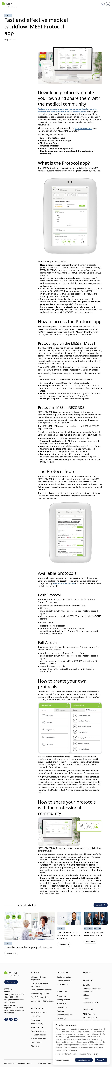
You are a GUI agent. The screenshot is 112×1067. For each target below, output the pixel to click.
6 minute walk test (38, 1038)
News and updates (91, 1002)
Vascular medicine (64, 1014)
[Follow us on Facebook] (6, 1019)
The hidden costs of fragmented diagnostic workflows (68, 935)
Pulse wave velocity (38, 1031)
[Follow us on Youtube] (16, 1019)
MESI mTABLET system (64, 583)
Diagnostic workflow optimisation (39, 984)
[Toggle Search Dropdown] (102, 4)
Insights (86, 985)
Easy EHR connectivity (40, 997)
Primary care (62, 996)
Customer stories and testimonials (92, 989)
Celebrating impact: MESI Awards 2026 (94, 934)
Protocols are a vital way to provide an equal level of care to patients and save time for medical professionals (67, 110)
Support (87, 972)
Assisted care (62, 984)
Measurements (38, 1008)
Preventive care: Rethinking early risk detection (28, 947)
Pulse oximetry (37, 1023)
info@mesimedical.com (14, 999)
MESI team (88, 928)
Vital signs (35, 1046)
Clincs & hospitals (64, 981)
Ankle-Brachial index (39, 1012)
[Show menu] (108, 4)
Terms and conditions (46, 1063)
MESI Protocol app (83, 128)
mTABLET (8, 15)
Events (86, 998)
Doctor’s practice (64, 977)
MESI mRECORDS (90, 1018)
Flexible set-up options (40, 993)
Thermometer (36, 1042)
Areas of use (62, 972)
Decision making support (41, 989)
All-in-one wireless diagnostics (38, 978)
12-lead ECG (35, 1016)
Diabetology (62, 1007)
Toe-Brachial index (38, 1035)
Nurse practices (63, 1000)
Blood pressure (37, 1027)
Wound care (62, 1003)
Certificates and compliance (42, 1001)
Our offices (9, 1013)
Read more (12, 953)
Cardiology (61, 1018)
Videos (86, 995)
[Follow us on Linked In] (11, 1019)
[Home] (9, 4)
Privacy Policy (92, 1054)
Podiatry (60, 1011)
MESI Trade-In (89, 1014)
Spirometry (35, 1020)
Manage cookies (62, 1060)
